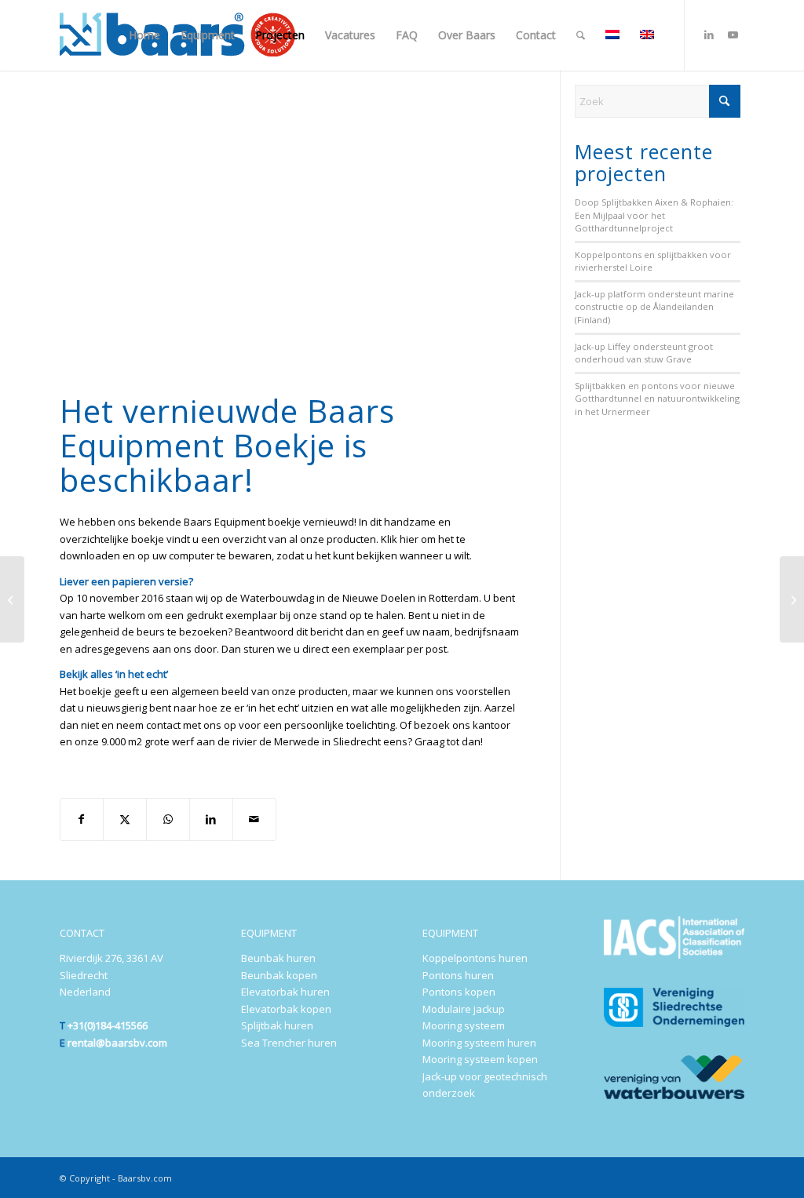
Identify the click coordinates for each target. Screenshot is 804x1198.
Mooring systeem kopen (480, 1059)
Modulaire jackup (463, 1009)
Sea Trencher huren (289, 1043)
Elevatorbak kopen (286, 1009)
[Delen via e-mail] (254, 819)
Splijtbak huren (277, 1025)
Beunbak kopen (279, 975)
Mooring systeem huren (479, 1043)
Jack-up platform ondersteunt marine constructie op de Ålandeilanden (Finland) (654, 307)
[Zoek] (580, 35)
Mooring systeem (463, 1025)
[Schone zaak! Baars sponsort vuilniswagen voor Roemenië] (12, 599)
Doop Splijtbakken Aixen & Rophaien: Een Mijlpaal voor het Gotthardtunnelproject (654, 215)
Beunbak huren (278, 958)
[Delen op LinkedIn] (211, 819)
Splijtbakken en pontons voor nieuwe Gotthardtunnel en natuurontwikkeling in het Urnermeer (657, 398)
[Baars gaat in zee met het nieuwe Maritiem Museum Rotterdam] (792, 599)
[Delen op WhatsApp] (168, 819)
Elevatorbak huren (285, 992)
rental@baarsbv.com (117, 1043)
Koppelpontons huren (475, 958)
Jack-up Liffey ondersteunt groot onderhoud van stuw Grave (644, 353)
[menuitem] (144, 35)
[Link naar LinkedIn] (709, 34)
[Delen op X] (125, 819)
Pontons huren (458, 975)
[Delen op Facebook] (82, 819)
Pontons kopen (458, 992)
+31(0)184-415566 (108, 1025)
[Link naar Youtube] (732, 34)
